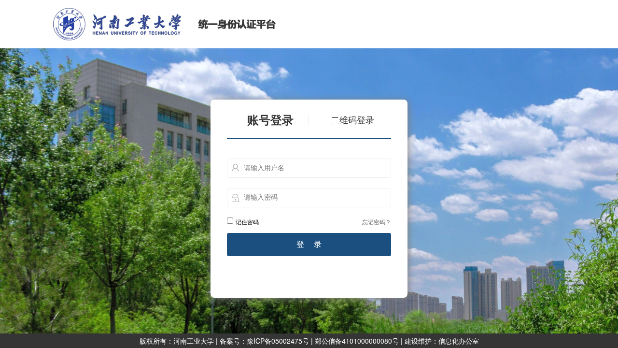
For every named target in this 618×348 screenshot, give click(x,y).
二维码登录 (352, 120)
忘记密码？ (376, 222)
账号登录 (270, 120)
